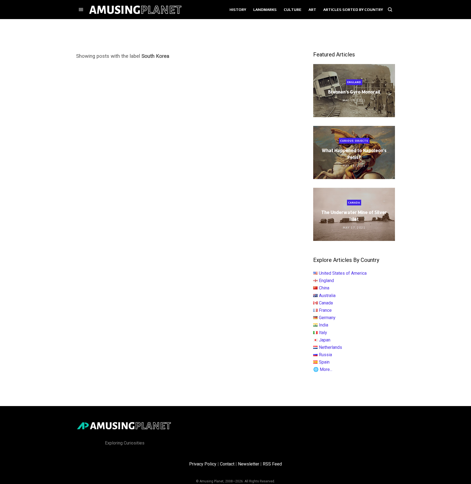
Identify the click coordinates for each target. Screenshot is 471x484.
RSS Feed (272, 464)
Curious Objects (354, 141)
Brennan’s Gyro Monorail (354, 92)
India (323, 325)
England (354, 82)
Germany (327, 317)
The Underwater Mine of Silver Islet (354, 215)
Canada (354, 202)
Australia (327, 295)
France (325, 310)
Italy (323, 332)
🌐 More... (322, 369)
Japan (324, 340)
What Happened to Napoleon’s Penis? (354, 153)
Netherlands (330, 347)
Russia (325, 354)
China (324, 288)
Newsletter (248, 464)
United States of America (343, 273)
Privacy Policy (202, 464)
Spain (324, 362)
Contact (227, 464)
